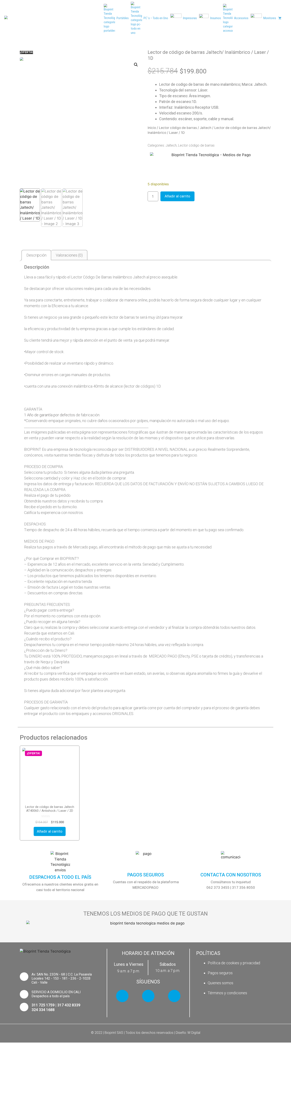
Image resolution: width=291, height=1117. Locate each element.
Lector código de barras (178, 128)
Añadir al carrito (177, 196)
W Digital (193, 1033)
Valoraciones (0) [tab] (69, 255)
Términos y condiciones (227, 993)
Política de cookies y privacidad (234, 963)
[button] (136, 64)
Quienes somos (220, 983)
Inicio (152, 128)
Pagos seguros (220, 973)
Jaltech (205, 128)
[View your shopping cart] (279, 18)
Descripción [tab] (36, 255)
